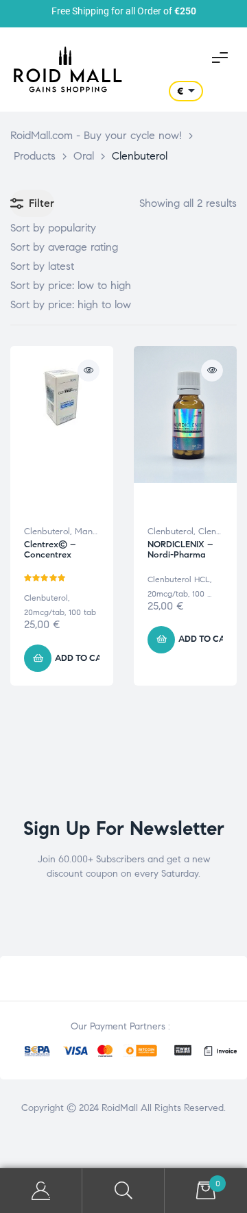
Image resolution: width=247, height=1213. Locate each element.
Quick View (88, 371)
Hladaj (123, 1190)
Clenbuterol (47, 531)
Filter (41, 203)
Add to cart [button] (84, 658)
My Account (41, 1190)
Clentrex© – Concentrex (50, 550)
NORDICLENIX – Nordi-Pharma (180, 550)
